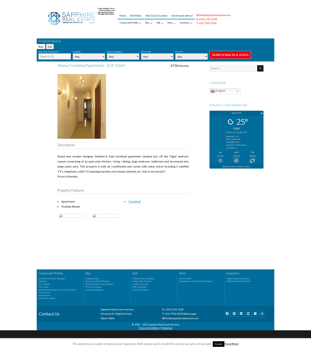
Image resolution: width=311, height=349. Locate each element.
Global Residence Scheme (238, 278)
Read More (232, 343)
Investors (185, 22)
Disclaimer (166, 328)
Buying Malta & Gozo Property (99, 284)
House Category (114, 51)
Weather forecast (236, 166)
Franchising (44, 292)
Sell (158, 22)
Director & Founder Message (52, 278)
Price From (146, 51)
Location (77, 51)
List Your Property (140, 289)
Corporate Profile (129, 22)
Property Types (92, 278)
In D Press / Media (47, 298)
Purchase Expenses (94, 289)
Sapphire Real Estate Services (163, 324)
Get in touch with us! (182, 15)
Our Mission (44, 284)
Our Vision (44, 287)
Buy (147, 22)
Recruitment (44, 295)
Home (123, 15)
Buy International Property (97, 281)
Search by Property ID (48, 51)
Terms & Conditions (149, 328)
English (220, 90)
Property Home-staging (143, 278)
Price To (179, 51)
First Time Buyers (93, 287)
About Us (43, 281)
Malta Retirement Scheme (238, 281)
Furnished (135, 201)
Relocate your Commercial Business (195, 281)
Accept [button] (218, 344)
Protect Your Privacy (141, 281)
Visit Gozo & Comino (156, 15)
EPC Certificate (139, 287)
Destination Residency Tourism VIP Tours (57, 289)
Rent (170, 22)
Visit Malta (135, 15)
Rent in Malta (185, 278)
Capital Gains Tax (140, 284)
